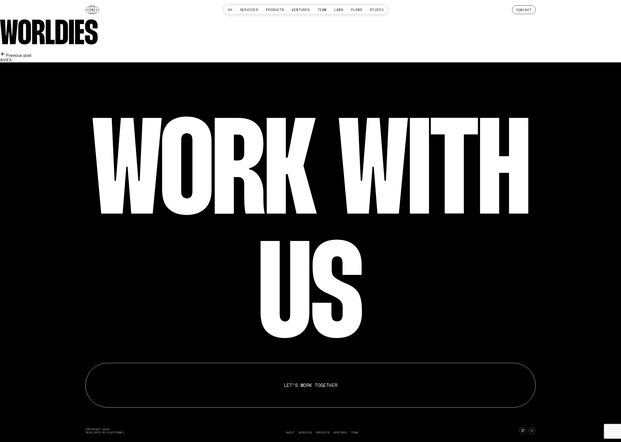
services (249, 9)
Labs (338, 9)
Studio (377, 9)
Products (275, 9)
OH (230, 9)
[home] (92, 10)
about (290, 432)
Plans (356, 9)
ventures (301, 9)
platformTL (115, 432)
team (322, 9)
